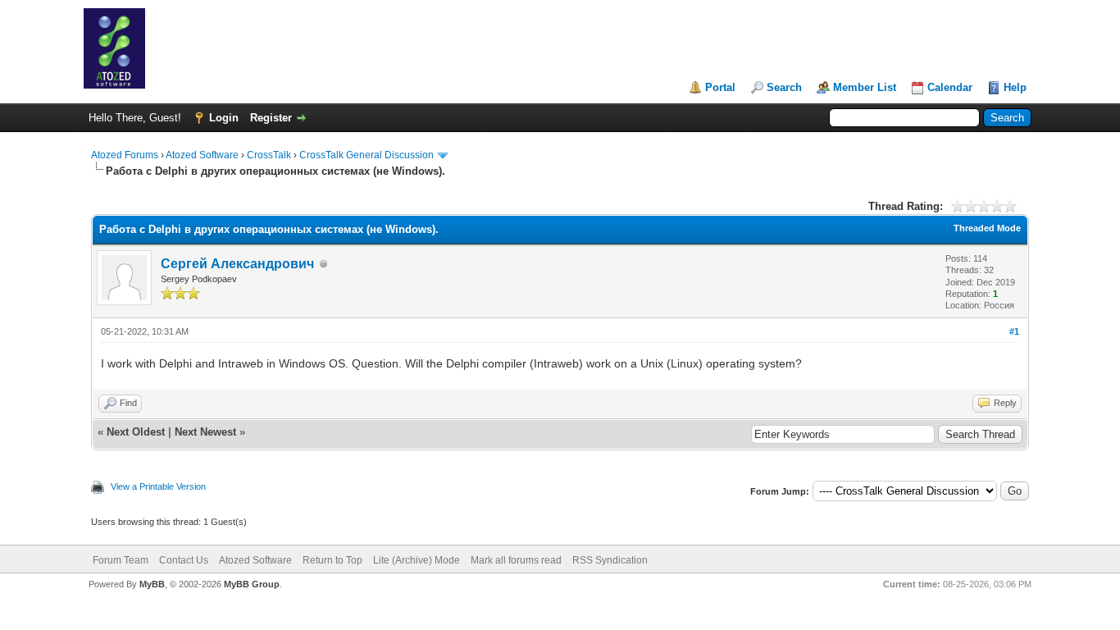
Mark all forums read (516, 560)
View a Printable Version (158, 486)
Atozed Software (202, 155)
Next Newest (205, 432)
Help (1015, 87)
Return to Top (332, 560)
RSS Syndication (610, 560)
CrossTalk (269, 155)
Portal (720, 87)
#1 (1014, 331)
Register (271, 118)
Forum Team (120, 560)
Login (224, 118)
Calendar (949, 87)
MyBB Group (252, 584)
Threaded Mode (987, 228)
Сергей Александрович (237, 264)
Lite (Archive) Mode (416, 560)
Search (784, 87)
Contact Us (183, 560)
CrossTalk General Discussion (366, 155)
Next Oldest (136, 432)
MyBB (152, 584)
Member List (864, 87)
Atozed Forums (124, 155)
